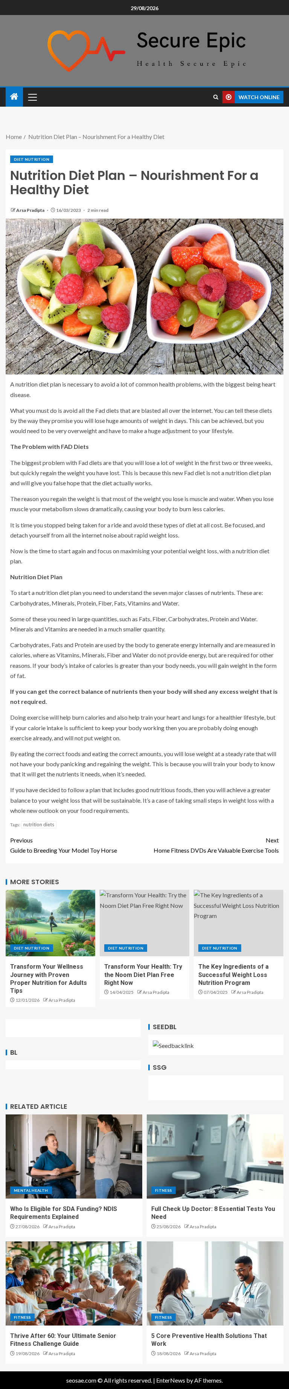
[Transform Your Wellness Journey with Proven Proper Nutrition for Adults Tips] (50, 923)
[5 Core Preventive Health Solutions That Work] (215, 1283)
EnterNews (170, 1380)
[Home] (14, 96)
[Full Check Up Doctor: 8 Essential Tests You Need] (215, 1156)
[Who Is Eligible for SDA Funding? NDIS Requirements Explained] (74, 1156)
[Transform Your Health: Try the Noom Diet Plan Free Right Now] (144, 923)
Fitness (163, 1190)
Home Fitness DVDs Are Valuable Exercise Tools (216, 845)
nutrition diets (38, 824)
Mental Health (31, 1190)
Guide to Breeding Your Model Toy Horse (63, 845)
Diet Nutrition (31, 159)
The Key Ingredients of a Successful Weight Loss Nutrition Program (233, 974)
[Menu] (32, 97)
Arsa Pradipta (30, 210)
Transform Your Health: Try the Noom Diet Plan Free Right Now (143, 974)
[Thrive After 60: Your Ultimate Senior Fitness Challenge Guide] (74, 1283)
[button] (32, 97)
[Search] (216, 97)
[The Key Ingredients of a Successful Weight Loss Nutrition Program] (238, 923)
